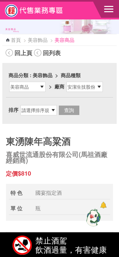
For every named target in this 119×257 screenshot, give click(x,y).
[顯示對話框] (103, 205)
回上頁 (23, 52)
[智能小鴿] (92, 217)
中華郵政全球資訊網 (41, 10)
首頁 (16, 39)
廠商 (59, 86)
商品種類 (71, 75)
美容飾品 (38, 39)
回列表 (52, 52)
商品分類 (18, 75)
